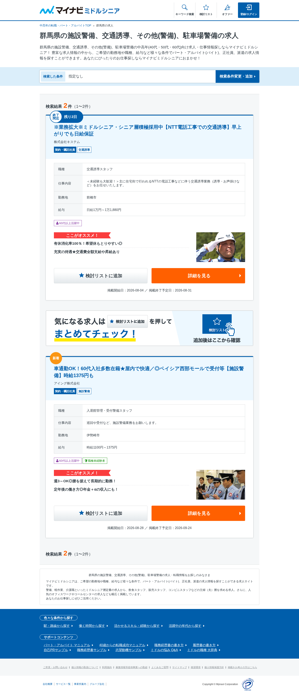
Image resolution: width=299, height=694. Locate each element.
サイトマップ (179, 667)
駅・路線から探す (57, 625)
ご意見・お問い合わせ (55, 667)
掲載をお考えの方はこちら (242, 667)
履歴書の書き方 (204, 645)
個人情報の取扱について (84, 667)
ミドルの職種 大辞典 (202, 650)
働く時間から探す (92, 625)
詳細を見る (199, 275)
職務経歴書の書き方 (169, 645)
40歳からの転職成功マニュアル (122, 645)
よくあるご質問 (159, 667)
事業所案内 (80, 684)
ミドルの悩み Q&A (164, 650)
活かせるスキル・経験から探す (137, 625)
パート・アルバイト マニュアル (67, 645)
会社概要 (47, 684)
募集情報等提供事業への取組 (131, 667)
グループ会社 (97, 684)
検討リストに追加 (104, 275)
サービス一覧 (63, 684)
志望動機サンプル (129, 650)
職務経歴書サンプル (91, 650)
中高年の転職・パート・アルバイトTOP (65, 25)
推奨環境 (196, 667)
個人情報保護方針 (214, 667)
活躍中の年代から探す (185, 625)
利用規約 (107, 667)
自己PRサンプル (56, 650)
